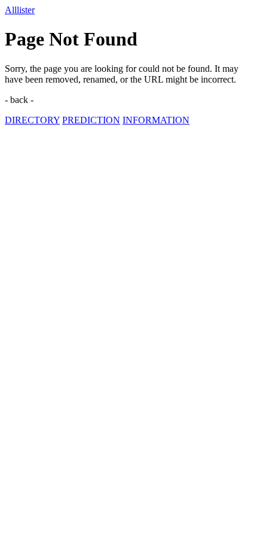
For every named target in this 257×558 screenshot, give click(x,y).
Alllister (20, 10)
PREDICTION (91, 120)
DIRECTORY (32, 120)
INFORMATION (156, 120)
